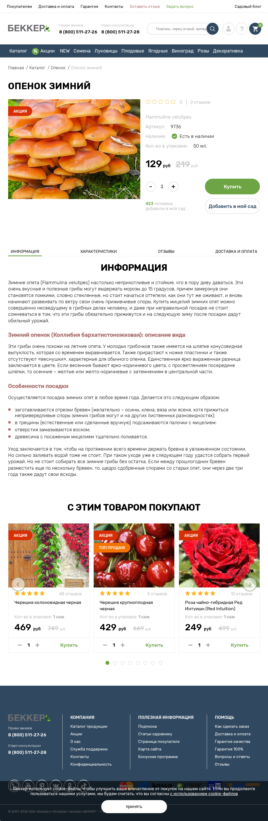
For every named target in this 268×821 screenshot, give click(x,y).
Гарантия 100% (229, 749)
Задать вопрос (180, 6)
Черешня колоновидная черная (47, 602)
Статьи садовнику (155, 734)
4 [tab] (130, 663)
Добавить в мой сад (232, 206)
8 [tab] (161, 663)
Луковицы (106, 51)
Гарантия (89, 6)
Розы (203, 51)
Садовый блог (248, 6)
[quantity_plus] (37, 645)
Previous (18, 584)
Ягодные (158, 51)
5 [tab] (138, 663)
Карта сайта (149, 749)
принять (134, 806)
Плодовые (132, 51)
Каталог (18, 51)
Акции (47, 51)
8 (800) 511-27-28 (120, 32)
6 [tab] (145, 663)
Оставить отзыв (145, 6)
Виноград (183, 51)
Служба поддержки (89, 749)
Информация (25, 251)
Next (250, 584)
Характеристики (98, 251)
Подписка (147, 726)
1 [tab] (107, 663)
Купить (232, 187)
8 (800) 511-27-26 (78, 32)
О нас (75, 741)
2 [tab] (115, 663)
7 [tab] (153, 663)
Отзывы (166, 251)
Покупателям (19, 6)
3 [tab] (123, 663)
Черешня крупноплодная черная (126, 605)
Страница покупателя (159, 741)
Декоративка (228, 51)
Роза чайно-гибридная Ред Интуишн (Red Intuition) (213, 605)
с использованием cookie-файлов (204, 793)
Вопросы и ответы (232, 756)
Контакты (114, 6)
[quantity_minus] (20, 645)
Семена (82, 51)
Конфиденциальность (90, 764)
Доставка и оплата (56, 6)
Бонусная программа (158, 756)
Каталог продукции (88, 726)
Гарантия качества (232, 741)
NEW (65, 51)
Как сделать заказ (232, 726)
